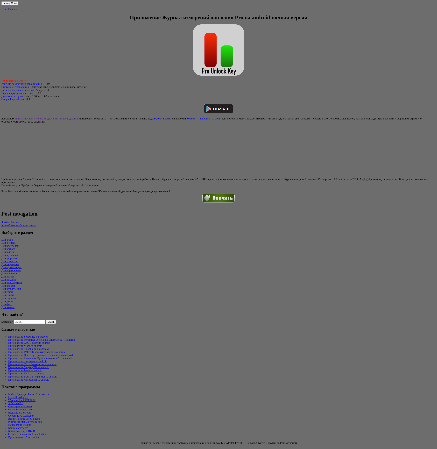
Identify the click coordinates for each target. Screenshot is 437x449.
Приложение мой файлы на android (28, 379)
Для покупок (8, 279)
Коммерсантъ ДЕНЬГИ (21, 431)
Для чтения (8, 307)
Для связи (7, 291)
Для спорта (7, 295)
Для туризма (8, 298)
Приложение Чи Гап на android (26, 373)
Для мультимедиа (11, 267)
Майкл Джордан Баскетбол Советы (28, 394)
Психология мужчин (20, 424)
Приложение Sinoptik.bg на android (28, 348)
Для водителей (10, 245)
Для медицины (10, 264)
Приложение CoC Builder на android (29, 342)
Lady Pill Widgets (17, 397)
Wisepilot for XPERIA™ (22, 400)
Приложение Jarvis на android (25, 370)
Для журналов (9, 255)
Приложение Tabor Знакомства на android (32, 364)
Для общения (9, 273)
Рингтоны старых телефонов (25, 421)
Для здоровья (9, 258)
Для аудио (7, 239)
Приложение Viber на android (25, 345)
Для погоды (8, 276)
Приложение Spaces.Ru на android (28, 336)
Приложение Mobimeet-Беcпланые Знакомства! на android (41, 339)
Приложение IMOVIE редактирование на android (37, 352)
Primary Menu (10, 3)
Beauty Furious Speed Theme (24, 418)
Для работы (8, 285)
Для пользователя (11, 282)
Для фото (6, 304)
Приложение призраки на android (27, 361)
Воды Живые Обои (19, 412)
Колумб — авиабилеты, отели (204, 118)
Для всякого (8, 248)
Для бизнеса (8, 242)
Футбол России (162, 118)
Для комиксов (9, 261)
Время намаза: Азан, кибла (23, 437)
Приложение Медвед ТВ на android (28, 367)
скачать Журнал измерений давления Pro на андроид (45, 118)
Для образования (11, 270)
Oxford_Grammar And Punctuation (27, 434)
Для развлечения (11, 288)
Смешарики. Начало (20, 406)
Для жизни (7, 252)
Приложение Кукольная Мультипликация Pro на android (40, 358)
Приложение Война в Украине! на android (32, 376)
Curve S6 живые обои (20, 409)
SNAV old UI (15, 403)
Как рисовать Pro (18, 427)
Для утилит (8, 301)
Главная (12, 9)
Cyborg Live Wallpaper (21, 415)
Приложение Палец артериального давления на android (40, 355)
